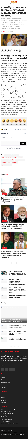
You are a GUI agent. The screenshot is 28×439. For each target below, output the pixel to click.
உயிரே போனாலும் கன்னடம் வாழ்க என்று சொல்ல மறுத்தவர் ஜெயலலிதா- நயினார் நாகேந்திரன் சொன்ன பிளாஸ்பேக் (13, 254)
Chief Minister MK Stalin (8, 160)
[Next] (15, 263)
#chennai (6, 155)
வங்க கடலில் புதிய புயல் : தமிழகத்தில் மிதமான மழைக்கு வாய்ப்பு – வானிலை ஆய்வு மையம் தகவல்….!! (17, 290)
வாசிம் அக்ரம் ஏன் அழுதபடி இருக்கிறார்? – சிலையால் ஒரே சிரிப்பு (18, 338)
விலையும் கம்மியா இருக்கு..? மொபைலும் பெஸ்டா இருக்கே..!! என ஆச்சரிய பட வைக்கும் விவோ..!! (17, 274)
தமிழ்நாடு (3, 400)
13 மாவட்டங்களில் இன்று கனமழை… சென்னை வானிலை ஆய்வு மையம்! (12, 320)
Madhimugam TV (7, 434)
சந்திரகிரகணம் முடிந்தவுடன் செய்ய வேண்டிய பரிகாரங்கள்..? (17, 296)
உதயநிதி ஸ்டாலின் (19, 160)
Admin (3, 31)
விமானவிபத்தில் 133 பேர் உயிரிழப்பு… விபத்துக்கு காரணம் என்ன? (17, 326)
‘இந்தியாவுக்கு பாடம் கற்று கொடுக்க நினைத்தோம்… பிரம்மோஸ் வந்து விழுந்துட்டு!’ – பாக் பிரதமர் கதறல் (12, 227)
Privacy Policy (4, 380)
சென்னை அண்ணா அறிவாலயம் (9, 162)
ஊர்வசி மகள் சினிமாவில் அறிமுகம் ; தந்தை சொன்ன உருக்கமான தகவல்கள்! (17, 333)
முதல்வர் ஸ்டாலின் (6, 165)
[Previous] (12, 263)
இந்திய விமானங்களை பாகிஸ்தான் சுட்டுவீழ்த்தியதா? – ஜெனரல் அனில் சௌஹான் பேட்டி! (12, 200)
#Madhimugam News (7, 157)
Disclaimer (3, 385)
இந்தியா (3, 397)
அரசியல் (5, 194)
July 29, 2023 (10, 31)
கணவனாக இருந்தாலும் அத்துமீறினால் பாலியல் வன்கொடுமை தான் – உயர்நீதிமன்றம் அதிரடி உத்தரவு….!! (17, 282)
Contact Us (3, 387)
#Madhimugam (14, 155)
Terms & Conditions (5, 382)
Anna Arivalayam (18, 157)
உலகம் (3, 395)
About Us (3, 377)
